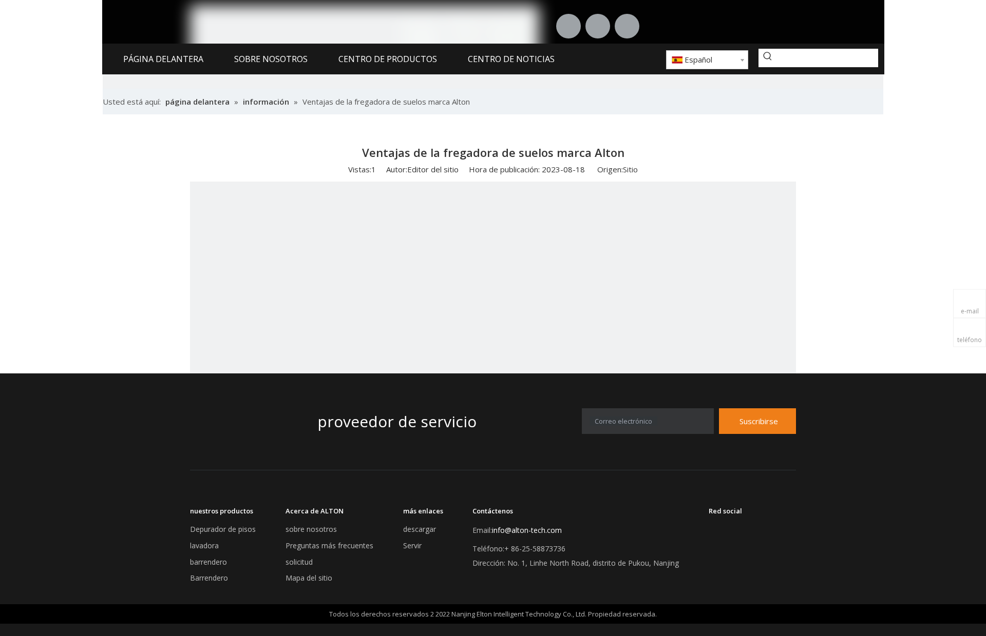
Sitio (630, 169)
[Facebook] (627, 26)
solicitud (299, 562)
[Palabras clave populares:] (768, 58)
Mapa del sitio (309, 578)
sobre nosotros (311, 529)
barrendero (208, 562)
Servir (412, 545)
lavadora (204, 545)
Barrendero (209, 578)
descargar (419, 529)
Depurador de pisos (223, 529)
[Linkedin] (568, 26)
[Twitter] (597, 26)
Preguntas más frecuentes (329, 545)
